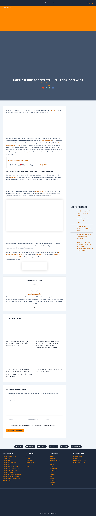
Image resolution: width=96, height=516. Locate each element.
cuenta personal (47, 141)
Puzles (51, 472)
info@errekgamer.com (79, 460)
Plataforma (53, 470)
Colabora (75, 458)
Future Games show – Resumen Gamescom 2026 (83, 221)
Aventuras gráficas (55, 460)
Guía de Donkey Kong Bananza (11, 476)
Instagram (38, 255)
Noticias (8, 7)
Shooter (52, 478)
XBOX (28, 464)
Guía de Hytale (7, 480)
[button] (41, 3)
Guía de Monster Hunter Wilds (11, 462)
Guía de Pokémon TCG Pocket (11, 468)
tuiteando (13, 177)
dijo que (28, 152)
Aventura (52, 458)
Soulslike (52, 482)
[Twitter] (90, 3)
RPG (51, 476)
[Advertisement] (48, 19)
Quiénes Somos (77, 456)
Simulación (53, 480)
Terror (51, 484)
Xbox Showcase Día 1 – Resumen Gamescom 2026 (84, 213)
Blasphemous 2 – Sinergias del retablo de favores (84, 229)
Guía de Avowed (7, 460)
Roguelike (52, 474)
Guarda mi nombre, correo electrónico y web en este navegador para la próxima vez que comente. (32, 425)
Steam (28, 458)
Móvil (27, 466)
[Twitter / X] (34, 307)
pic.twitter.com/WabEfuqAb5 (18, 160)
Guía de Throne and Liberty (10, 470)
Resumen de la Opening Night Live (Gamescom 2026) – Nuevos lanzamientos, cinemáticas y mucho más (85, 246)
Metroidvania (53, 468)
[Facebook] (53, 87)
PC (27, 456)
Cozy (51, 462)
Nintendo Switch (30, 462)
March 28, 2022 (42, 165)
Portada (4, 7)
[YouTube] (92, 3)
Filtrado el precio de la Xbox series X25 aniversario (84, 236)
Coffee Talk (53, 110)
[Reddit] (43, 87)
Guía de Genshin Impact (9, 472)
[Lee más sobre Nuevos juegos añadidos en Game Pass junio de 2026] (49, 359)
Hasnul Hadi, (39, 191)
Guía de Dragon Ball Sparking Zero (12, 474)
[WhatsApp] (49, 87)
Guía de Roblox (7, 464)
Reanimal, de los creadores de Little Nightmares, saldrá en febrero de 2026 (18, 343)
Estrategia (53, 466)
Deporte (52, 464)
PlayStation (29, 460)
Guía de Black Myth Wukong (10, 466)
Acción (52, 456)
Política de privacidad (79, 462)
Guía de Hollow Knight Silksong (11, 478)
